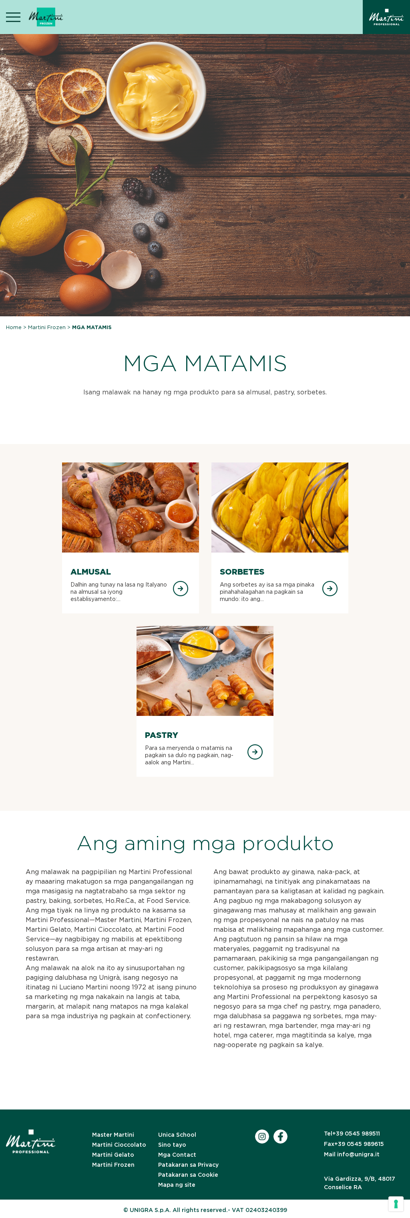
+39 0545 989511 (352, 1133)
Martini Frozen (47, 327)
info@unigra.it (352, 1154)
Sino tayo (172, 1145)
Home (14, 327)
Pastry (161, 735)
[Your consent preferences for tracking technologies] (396, 1204)
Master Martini (113, 1135)
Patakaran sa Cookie (188, 1175)
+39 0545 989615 (354, 1144)
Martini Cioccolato (119, 1145)
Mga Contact (177, 1155)
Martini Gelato (113, 1155)
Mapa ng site (176, 1185)
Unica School (177, 1135)
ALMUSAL (90, 572)
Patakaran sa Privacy (188, 1165)
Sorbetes (242, 572)
